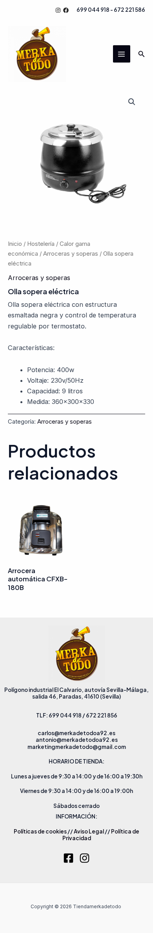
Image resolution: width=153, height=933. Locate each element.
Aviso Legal (89, 831)
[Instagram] (58, 10)
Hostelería (41, 243)
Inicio (15, 243)
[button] (141, 54)
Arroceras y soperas (70, 253)
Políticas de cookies (40, 831)
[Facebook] (66, 10)
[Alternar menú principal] (121, 54)
